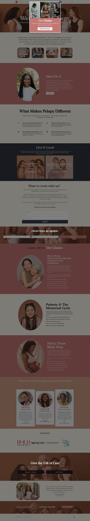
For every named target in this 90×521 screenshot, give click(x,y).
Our (45, 20)
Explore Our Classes (45, 28)
